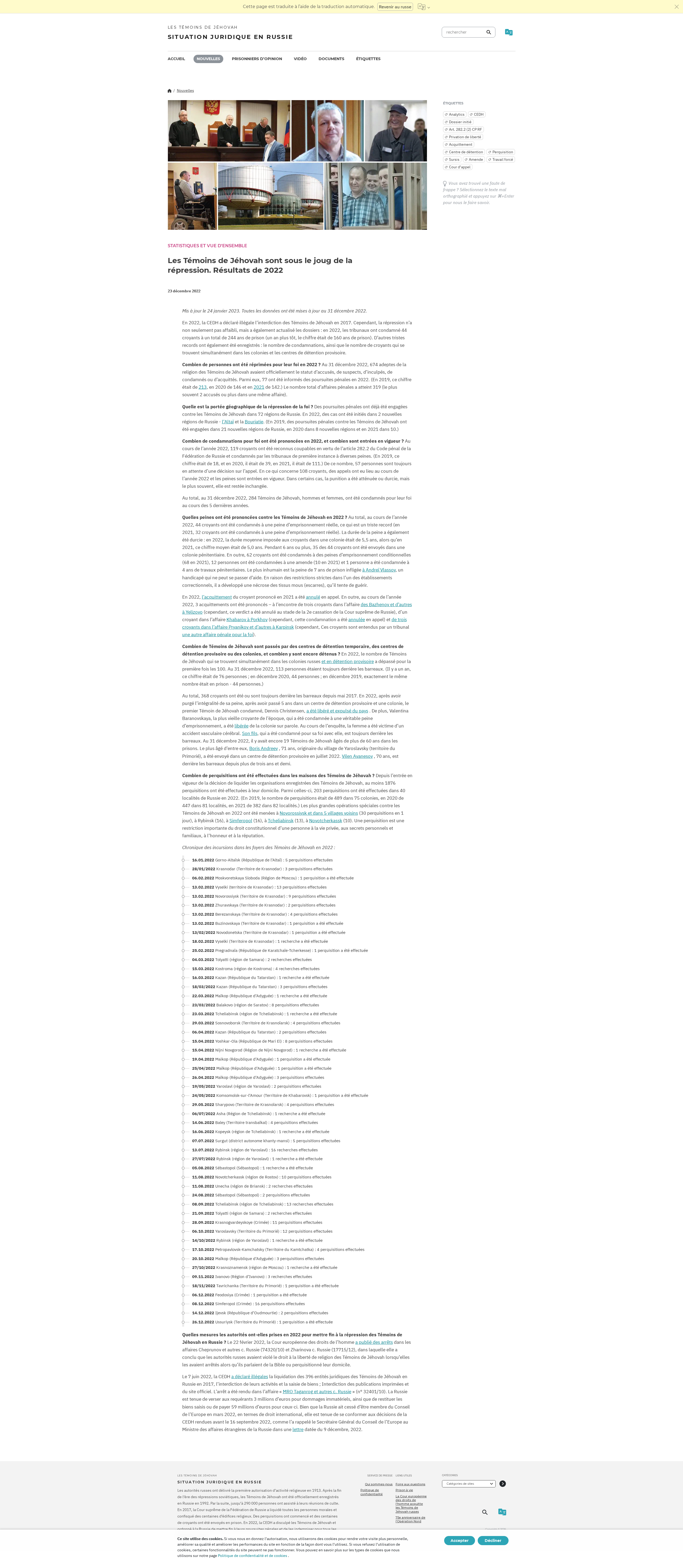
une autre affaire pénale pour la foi (217, 635)
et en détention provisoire (348, 661)
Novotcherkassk (325, 821)
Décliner (493, 1540)
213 (203, 387)
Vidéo (300, 58)
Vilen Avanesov (357, 756)
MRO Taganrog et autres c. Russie (317, 1392)
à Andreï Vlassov (379, 570)
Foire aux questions (410, 1484)
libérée (242, 726)
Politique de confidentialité (371, 1492)
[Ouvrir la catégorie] (502, 1483)
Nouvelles (208, 58)
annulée (356, 620)
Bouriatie (254, 422)
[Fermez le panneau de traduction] (677, 7)
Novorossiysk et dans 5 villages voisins (319, 813)
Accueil (176, 58)
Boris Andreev (263, 748)
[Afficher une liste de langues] (423, 7)
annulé (313, 597)
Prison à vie (404, 1490)
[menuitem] (176, 59)
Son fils (249, 733)
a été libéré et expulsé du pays (337, 711)
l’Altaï (228, 422)
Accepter (460, 1540)
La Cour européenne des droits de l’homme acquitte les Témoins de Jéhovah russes (411, 1503)
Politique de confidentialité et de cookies (252, 1555)
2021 (259, 387)
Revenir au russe (395, 6)
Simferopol (240, 821)
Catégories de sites (460, 1484)
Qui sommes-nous (379, 1484)
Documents (331, 58)
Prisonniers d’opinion (257, 58)
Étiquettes (368, 58)
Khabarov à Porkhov (247, 620)
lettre (298, 1429)
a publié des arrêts (374, 1342)
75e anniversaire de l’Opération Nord (410, 1519)
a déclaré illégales (249, 1377)
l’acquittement (217, 597)
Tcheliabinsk (281, 821)
